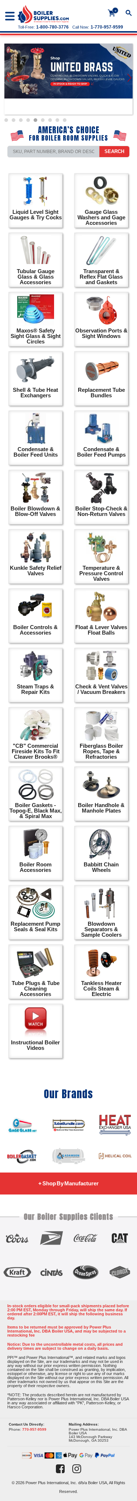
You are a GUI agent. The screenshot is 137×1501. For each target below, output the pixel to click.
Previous (7, 79)
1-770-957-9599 (107, 27)
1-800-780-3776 (52, 27)
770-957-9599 (34, 1429)
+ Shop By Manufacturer (68, 1183)
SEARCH (114, 151)
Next (130, 79)
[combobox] (53, 151)
